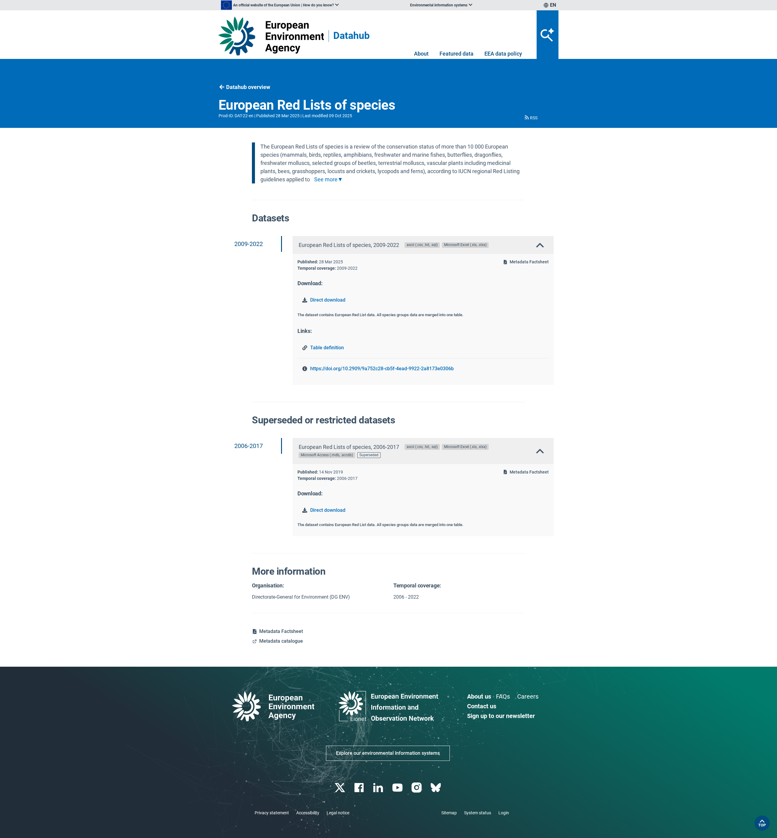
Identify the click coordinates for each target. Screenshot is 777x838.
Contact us (481, 706)
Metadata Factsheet (529, 261)
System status (477, 812)
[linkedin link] (379, 788)
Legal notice (338, 812)
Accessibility (307, 812)
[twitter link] (340, 788)
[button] (531, 118)
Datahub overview (248, 87)
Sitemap (449, 812)
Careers (527, 696)
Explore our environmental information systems (388, 753)
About (421, 53)
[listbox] (280, 5)
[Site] (271, 36)
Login (503, 812)
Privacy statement (272, 812)
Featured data (456, 53)
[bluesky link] (436, 788)
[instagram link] (417, 788)
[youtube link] (398, 788)
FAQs (503, 696)
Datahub (351, 36)
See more (326, 179)
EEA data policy (503, 53)
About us (479, 696)
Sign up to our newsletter (501, 716)
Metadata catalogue (281, 641)
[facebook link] (360, 788)
